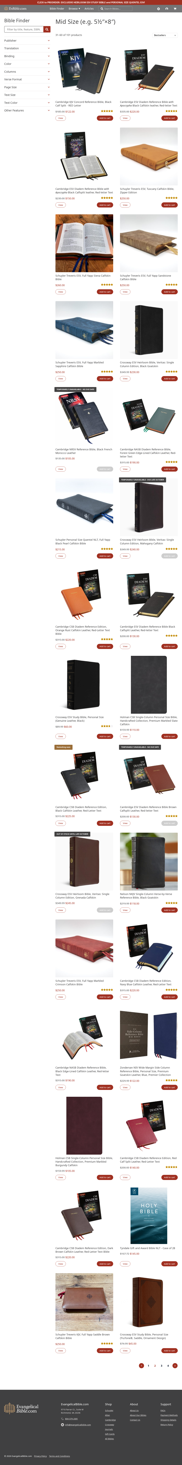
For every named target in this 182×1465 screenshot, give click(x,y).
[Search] (100, 8)
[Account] (167, 8)
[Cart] (176, 8)
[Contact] (159, 8)
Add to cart (105, 118)
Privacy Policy (40, 1456)
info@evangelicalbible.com (78, 1424)
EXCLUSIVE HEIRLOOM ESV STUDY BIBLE (83, 2)
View (60, 118)
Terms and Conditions (59, 1456)
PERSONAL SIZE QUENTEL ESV (127, 2)
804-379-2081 (71, 1418)
